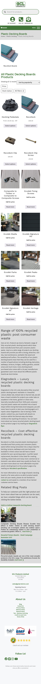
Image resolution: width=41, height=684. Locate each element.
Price (4, 86)
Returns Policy (20, 611)
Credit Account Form (20, 615)
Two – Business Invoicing (20, 613)
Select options (10, 126)
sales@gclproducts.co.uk (20, 584)
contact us (5, 480)
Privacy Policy (20, 608)
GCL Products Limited (20, 574)
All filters (18, 91)
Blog (20, 604)
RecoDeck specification (18, 468)
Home (3, 36)
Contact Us (21, 606)
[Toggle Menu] (38, 28)
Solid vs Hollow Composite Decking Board (16, 505)
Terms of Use (20, 617)
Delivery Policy (20, 609)
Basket (4, 28)
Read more (10, 207)
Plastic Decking (11, 36)
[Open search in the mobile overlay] (20, 12)
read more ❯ (27, 531)
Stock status (7, 91)
